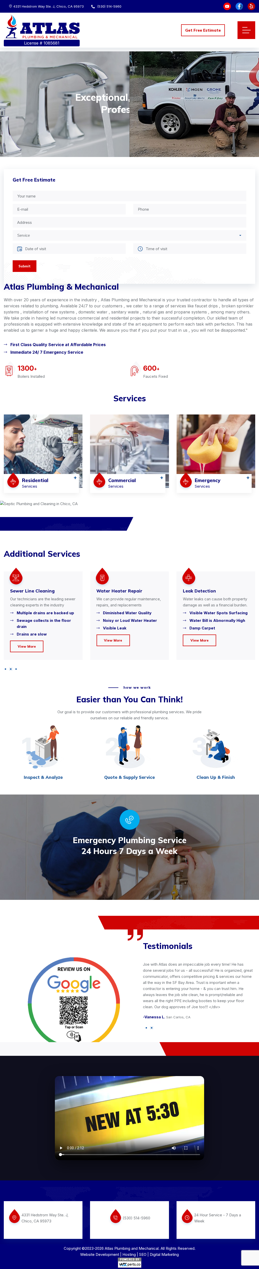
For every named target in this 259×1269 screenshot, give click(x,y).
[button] (5, 669)
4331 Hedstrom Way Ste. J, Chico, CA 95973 (48, 6)
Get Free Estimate (203, 30)
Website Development (99, 1254)
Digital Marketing (164, 1254)
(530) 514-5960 (108, 6)
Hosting (129, 1254)
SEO (142, 1254)
